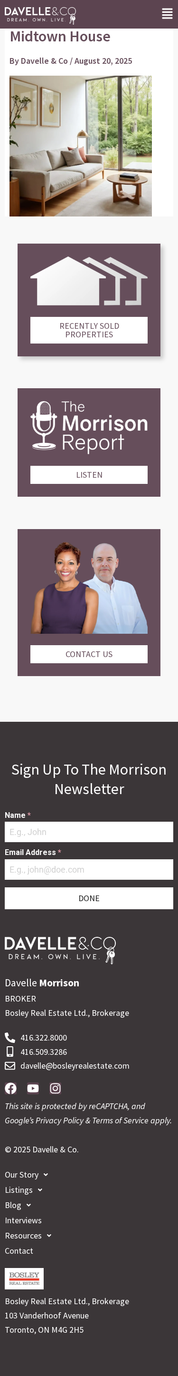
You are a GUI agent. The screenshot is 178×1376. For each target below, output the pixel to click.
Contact (19, 1250)
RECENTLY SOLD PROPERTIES (89, 330)
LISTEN (89, 474)
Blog (13, 1204)
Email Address (33, 852)
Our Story (21, 1174)
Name (18, 815)
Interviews (23, 1220)
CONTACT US (89, 654)
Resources (23, 1235)
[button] (167, 14)
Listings (19, 1189)
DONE (89, 898)
